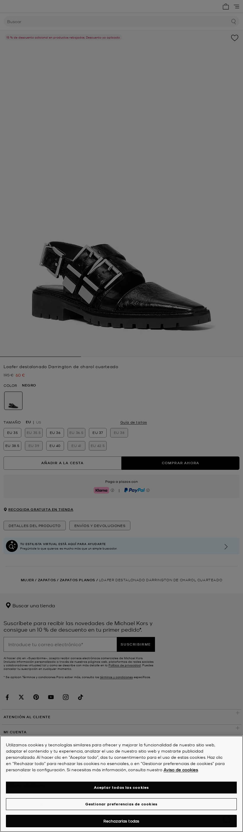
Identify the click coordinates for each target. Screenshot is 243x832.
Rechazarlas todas (121, 820)
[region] (121, 784)
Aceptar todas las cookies (121, 787)
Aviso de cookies (181, 769)
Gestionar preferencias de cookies (121, 804)
